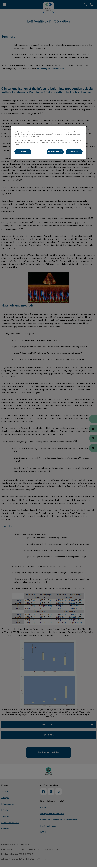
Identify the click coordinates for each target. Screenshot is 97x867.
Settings (23, 151)
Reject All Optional (55, 151)
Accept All (74, 151)
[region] (48, 142)
